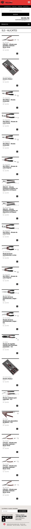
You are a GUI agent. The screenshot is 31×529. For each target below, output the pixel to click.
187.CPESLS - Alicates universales (9, 100)
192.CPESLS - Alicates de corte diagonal (10, 167)
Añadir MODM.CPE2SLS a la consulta (17, 385)
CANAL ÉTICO (23, 525)
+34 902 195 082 (21, 516)
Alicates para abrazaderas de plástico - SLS (10, 421)
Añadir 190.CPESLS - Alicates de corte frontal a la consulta (17, 129)
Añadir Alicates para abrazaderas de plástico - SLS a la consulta (17, 429)
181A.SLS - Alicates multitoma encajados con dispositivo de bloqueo (10, 188)
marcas (14, 6)
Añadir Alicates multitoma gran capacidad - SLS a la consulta (17, 406)
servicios (25, 6)
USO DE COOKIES (16, 525)
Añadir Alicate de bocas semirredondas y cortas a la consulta (17, 261)
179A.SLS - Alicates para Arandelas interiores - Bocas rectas (10, 45)
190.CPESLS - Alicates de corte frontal (10, 122)
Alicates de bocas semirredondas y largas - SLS (10, 298)
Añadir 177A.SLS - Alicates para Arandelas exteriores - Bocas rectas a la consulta (17, 452)
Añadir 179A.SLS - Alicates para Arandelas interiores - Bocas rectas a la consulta (17, 53)
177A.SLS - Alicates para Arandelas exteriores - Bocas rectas (10, 444)
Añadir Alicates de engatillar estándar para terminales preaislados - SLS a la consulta (17, 353)
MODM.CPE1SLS (7, 79)
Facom (4, 48)
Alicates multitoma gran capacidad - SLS (10, 398)
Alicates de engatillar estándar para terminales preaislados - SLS (10, 345)
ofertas (20, 6)
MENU (29, 2)
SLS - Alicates (6, 50)
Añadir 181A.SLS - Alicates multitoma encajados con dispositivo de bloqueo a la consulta (17, 196)
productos (7, 6)
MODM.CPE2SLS (7, 379)
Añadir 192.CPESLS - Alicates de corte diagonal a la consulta (17, 174)
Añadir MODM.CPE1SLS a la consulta (17, 85)
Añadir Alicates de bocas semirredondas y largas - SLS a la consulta (17, 306)
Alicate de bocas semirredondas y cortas (9, 254)
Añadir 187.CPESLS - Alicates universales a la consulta (17, 108)
